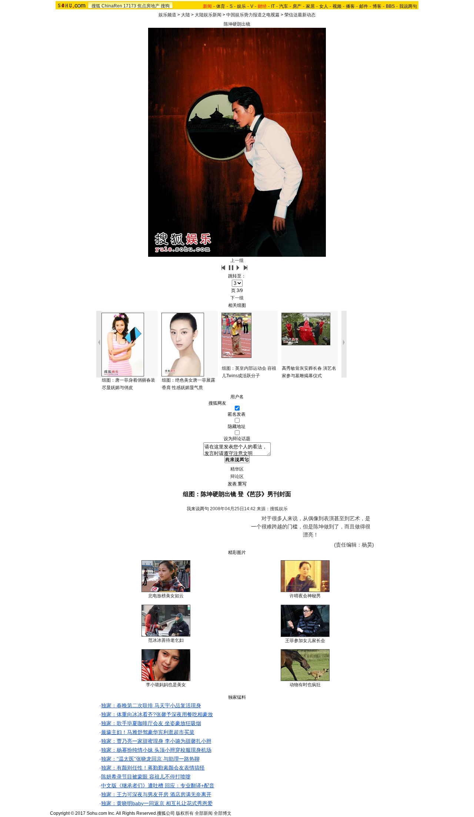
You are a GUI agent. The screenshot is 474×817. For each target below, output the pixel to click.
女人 (323, 6)
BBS (390, 6)
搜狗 (165, 6)
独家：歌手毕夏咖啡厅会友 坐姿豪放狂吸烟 (151, 723)
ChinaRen (111, 6)
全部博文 (222, 813)
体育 (220, 6)
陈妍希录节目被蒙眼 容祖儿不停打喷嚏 (146, 777)
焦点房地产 (148, 6)
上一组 (237, 260)
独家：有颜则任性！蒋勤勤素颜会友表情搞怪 (153, 768)
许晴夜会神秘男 (305, 595)
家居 (310, 6)
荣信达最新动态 (300, 14)
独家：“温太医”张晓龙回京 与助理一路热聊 (150, 759)
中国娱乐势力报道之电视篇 (253, 14)
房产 (297, 6)
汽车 (283, 6)
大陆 (185, 14)
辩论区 (237, 476)
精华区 (237, 469)
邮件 (363, 6)
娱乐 (241, 6)
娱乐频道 (167, 14)
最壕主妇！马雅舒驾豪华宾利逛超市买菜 (147, 732)
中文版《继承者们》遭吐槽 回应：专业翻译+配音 (157, 785)
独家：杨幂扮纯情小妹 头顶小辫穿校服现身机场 (156, 750)
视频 (337, 6)
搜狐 (95, 6)
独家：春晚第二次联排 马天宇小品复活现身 (151, 705)
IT (273, 6)
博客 (377, 6)
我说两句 (408, 6)
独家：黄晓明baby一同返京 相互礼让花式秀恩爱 (157, 803)
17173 (129, 6)
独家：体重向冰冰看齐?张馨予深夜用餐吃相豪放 (157, 714)
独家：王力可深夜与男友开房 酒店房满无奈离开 (156, 794)
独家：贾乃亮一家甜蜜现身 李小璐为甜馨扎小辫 (156, 741)
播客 (350, 6)
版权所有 (185, 813)
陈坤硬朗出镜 (237, 24)
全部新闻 (204, 813)
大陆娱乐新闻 (208, 14)
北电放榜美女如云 (166, 595)
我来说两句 (198, 508)
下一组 (237, 297)
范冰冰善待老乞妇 (166, 640)
